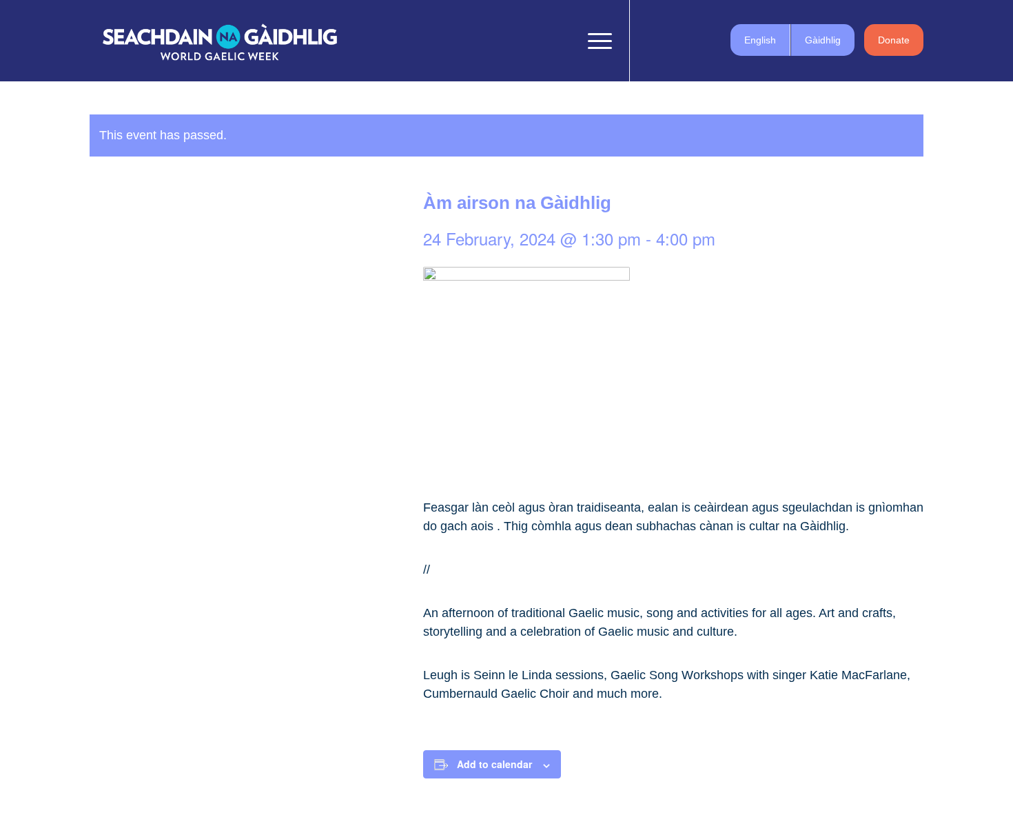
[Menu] (595, 40)
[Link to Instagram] (692, 40)
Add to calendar (494, 764)
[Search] (563, 40)
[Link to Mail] (713, 40)
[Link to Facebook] (651, 40)
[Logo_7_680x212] (220, 40)
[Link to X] (672, 40)
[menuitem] (563, 40)
